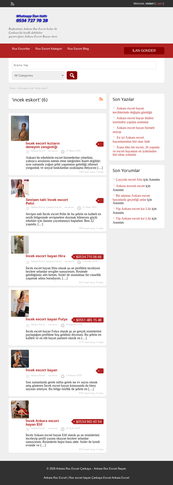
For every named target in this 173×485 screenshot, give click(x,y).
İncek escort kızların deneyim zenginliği (43, 145)
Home (13, 88)
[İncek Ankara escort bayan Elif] (20, 417)
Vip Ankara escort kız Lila (133, 208)
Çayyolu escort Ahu (129, 179)
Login (159, 3)
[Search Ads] (72, 75)
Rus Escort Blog (78, 48)
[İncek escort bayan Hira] (20, 252)
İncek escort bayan (41, 370)
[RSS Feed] (12, 3)
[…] (100, 167)
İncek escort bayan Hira (45, 256)
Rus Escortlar (21, 48)
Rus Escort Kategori (48, 48)
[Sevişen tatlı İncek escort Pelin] (20, 196)
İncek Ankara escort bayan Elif (42, 422)
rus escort (52, 150)
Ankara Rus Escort (55, 477)
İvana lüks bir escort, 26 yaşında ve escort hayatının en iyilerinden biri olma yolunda (136, 150)
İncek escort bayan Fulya (46, 319)
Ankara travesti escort (130, 186)
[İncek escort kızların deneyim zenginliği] (20, 140)
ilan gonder (144, 50)
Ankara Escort (38, 150)
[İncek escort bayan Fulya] (20, 315)
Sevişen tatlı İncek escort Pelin (47, 201)
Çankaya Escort (53, 207)
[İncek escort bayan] (20, 366)
